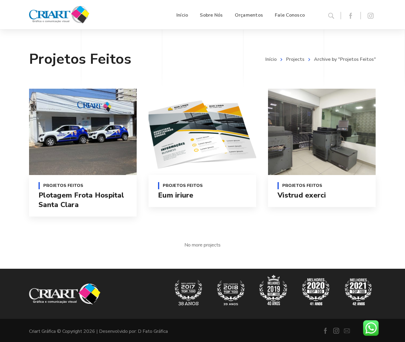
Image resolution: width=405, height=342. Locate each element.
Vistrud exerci (302, 195)
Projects (295, 59)
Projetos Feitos (63, 185)
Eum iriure (176, 195)
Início (271, 59)
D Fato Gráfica (153, 331)
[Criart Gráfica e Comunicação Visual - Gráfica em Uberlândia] (59, 14)
